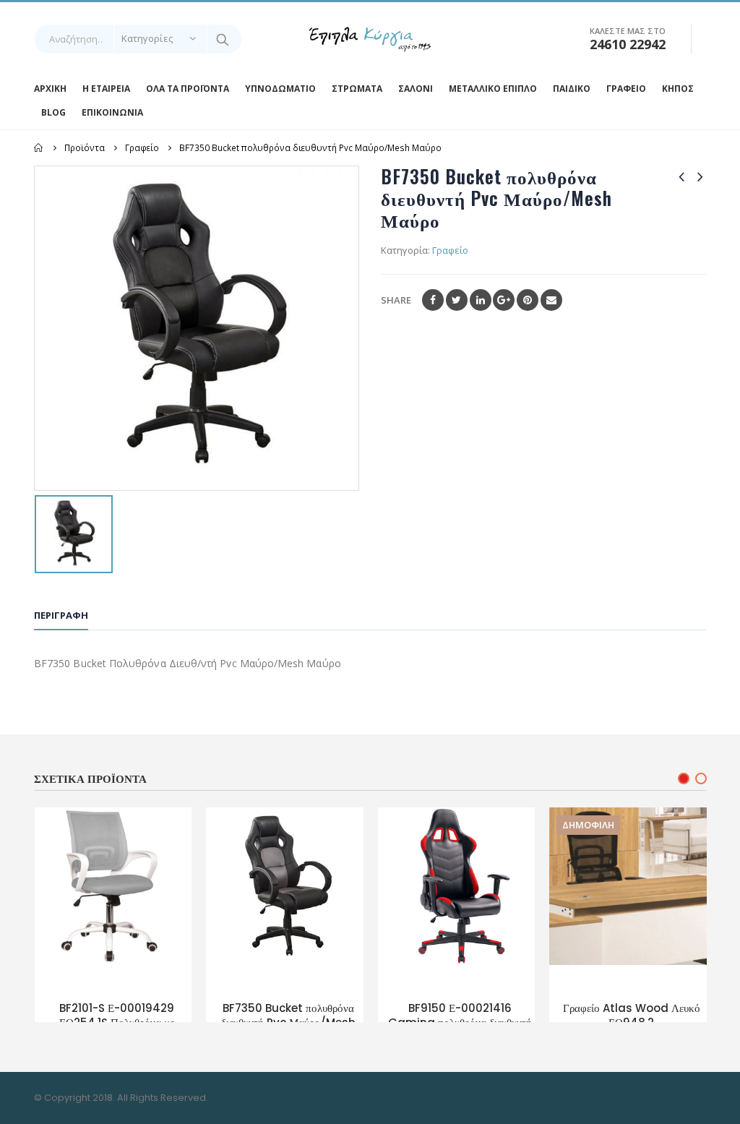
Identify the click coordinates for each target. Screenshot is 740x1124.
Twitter (457, 300)
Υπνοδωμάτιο (280, 88)
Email (551, 300)
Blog (53, 112)
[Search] (223, 39)
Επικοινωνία (112, 112)
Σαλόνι (415, 88)
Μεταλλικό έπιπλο (493, 88)
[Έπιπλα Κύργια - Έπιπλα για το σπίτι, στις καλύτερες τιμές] (370, 39)
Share (396, 299)
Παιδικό (571, 88)
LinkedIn (480, 300)
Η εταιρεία (106, 88)
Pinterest (527, 300)
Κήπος (678, 88)
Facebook (433, 300)
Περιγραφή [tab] (61, 615)
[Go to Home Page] (39, 147)
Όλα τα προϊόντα (187, 88)
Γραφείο (626, 88)
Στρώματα (357, 88)
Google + (504, 300)
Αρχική (50, 88)
